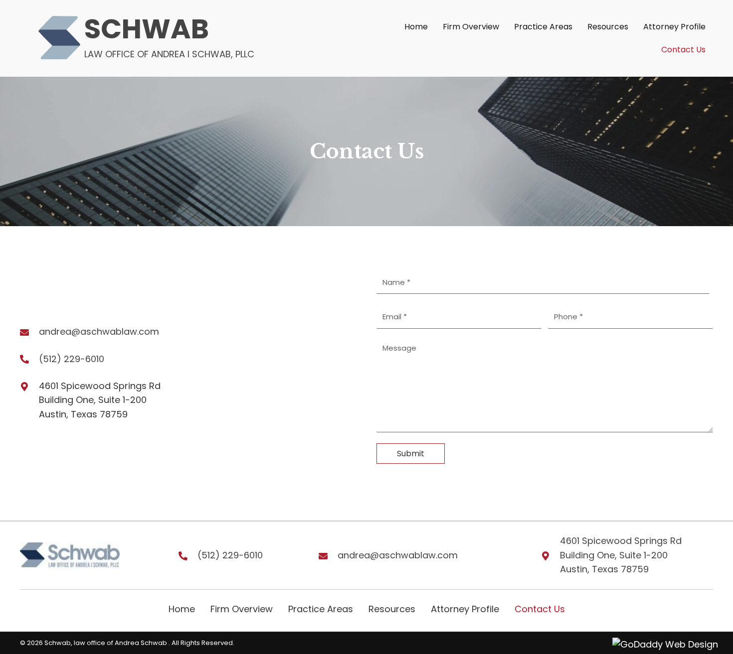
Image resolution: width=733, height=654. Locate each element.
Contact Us (540, 609)
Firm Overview (241, 609)
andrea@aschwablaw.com (99, 331)
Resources (391, 609)
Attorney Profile (465, 609)
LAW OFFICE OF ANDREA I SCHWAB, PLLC (169, 54)
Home (182, 609)
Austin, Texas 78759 (604, 569)
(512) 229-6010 (71, 359)
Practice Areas (320, 609)
